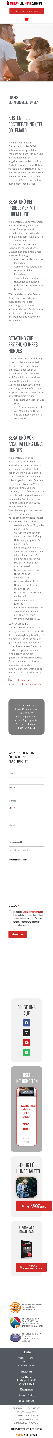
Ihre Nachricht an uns (18, 859)
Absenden (17, 934)
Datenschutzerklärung (32, 911)
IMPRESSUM (17, 1408)
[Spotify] (26, 1052)
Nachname (12, 800)
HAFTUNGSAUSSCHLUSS (26, 1412)
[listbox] (26, 850)
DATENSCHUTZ (34, 1408)
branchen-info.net (32, 684)
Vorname (12, 787)
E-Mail (12, 807)
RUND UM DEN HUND (26, 1365)
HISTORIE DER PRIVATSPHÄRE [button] (26, 1419)
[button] (26, 20)
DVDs (32, 1358)
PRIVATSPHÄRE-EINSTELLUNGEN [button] (26, 1415)
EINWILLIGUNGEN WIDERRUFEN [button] (26, 1423)
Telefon (12, 824)
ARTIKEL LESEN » (26, 1127)
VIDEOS (21, 1358)
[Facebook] (26, 1022)
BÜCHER (26, 1361)
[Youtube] (26, 1042)
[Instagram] (26, 1032)
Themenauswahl (16, 842)
